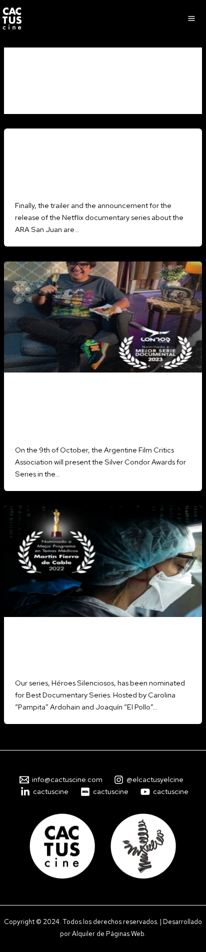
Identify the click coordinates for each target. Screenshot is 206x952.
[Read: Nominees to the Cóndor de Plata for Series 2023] (103, 316)
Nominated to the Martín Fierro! (79, 651)
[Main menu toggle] (191, 18)
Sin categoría (36, 146)
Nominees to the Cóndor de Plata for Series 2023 (89, 412)
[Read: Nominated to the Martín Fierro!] (103, 560)
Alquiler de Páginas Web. (109, 933)
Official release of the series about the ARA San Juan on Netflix (102, 168)
